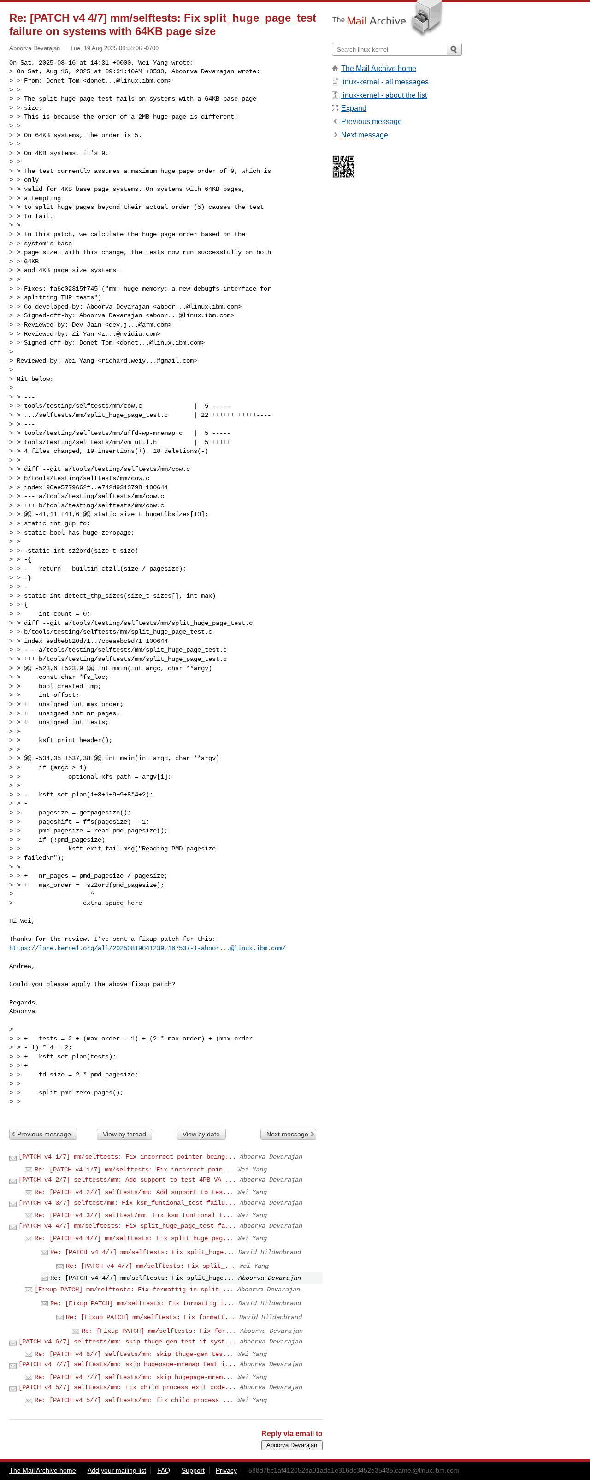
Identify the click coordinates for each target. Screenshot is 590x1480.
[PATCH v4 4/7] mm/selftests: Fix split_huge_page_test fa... (127, 1226)
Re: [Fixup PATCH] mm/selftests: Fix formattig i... (142, 1303)
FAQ (163, 1470)
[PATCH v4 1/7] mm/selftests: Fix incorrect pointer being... (127, 1156)
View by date (201, 1134)
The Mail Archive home (378, 68)
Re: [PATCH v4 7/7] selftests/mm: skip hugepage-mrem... (134, 1377)
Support (193, 1470)
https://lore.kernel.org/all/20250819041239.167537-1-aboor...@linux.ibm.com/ (147, 948)
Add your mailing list (117, 1470)
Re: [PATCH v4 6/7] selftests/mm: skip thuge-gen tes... (134, 1354)
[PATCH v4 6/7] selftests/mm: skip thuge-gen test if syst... (127, 1341)
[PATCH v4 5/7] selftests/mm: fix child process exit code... (127, 1387)
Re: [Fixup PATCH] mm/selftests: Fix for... (159, 1331)
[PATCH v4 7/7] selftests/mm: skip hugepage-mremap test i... (127, 1364)
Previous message (44, 1134)
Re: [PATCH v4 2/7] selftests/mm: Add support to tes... (134, 1192)
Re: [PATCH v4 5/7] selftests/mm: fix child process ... (134, 1400)
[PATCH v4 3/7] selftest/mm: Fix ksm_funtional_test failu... (127, 1203)
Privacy (226, 1470)
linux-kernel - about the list (384, 95)
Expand (353, 108)
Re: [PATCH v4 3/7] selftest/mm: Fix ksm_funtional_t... (134, 1215)
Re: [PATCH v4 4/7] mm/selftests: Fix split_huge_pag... (134, 1238)
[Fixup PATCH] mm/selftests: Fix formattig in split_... (134, 1289)
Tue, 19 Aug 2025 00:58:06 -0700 (114, 48)
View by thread (124, 1134)
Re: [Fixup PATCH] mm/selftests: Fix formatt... (151, 1317)
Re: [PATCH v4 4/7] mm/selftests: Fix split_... (151, 1266)
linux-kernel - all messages (385, 82)
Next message (287, 1134)
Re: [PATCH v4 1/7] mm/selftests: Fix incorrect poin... (134, 1169)
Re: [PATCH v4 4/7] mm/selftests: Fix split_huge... (142, 1252)
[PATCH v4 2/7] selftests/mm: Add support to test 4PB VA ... (127, 1179)
